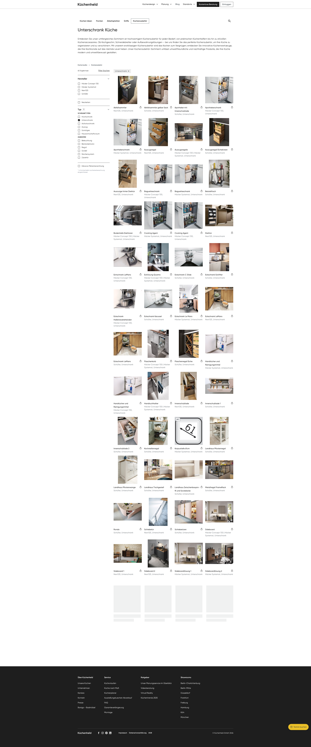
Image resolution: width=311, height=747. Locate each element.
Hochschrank (87, 117)
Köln (182, 712)
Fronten (99, 21)
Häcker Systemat (89, 87)
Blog (177, 4)
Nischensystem (88, 154)
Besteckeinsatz (88, 144)
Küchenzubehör (140, 21)
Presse (80, 702)
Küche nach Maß (111, 688)
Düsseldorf (185, 693)
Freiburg (184, 702)
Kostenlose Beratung (208, 4)
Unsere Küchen (84, 683)
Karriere (81, 693)
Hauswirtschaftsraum (91, 134)
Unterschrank (87, 120)
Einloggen (226, 4)
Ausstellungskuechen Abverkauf (118, 698)
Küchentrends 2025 (149, 698)
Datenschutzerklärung (138, 733)
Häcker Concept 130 (90, 84)
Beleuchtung (87, 140)
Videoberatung (147, 688)
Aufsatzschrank (88, 123)
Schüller (85, 94)
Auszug (85, 127)
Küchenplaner (110, 693)
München (185, 717)
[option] (94, 83)
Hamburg (185, 707)
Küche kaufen (82, 65)
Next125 (85, 90)
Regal (84, 147)
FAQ (106, 702)
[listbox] (94, 88)
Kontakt (81, 698)
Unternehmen (84, 688)
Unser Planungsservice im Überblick (156, 683)
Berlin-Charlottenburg (190, 683)
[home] (87, 4)
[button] (129, 71)
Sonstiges (86, 130)
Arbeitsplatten (113, 21)
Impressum (123, 733)
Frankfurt (185, 698)
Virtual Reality (147, 693)
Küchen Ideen (86, 21)
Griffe (126, 21)
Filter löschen (104, 70)
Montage (108, 712)
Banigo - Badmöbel (86, 707)
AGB (150, 733)
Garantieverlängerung (114, 707)
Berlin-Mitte (186, 688)
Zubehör (85, 157)
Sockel (84, 151)
